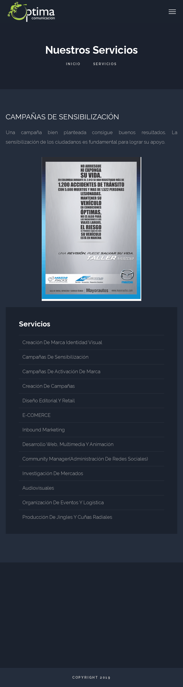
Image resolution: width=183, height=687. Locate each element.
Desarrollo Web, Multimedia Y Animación (67, 444)
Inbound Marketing (43, 430)
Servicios (105, 64)
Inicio (73, 64)
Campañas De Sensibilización (55, 357)
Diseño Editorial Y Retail (48, 401)
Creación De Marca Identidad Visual (62, 342)
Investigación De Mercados (52, 473)
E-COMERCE (36, 415)
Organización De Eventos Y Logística (63, 502)
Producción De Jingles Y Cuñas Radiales (67, 517)
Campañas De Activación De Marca (61, 371)
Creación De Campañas (48, 386)
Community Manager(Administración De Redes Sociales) (85, 459)
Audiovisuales (38, 488)
